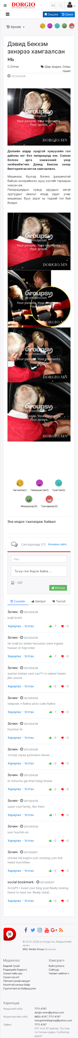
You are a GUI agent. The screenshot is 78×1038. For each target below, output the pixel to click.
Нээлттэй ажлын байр (16, 984)
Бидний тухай (11, 965)
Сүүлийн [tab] (19, 601)
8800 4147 (41, 1016)
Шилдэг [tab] (40, 601)
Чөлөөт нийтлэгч (59, 973)
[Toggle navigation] (7, 14)
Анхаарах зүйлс (57, 544)
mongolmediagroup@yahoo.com (53, 1020)
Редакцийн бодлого (15, 969)
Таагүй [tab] (60, 601)
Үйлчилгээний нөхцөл (16, 980)
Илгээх (59, 588)
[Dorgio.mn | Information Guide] (9, 934)
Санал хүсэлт (11, 977)
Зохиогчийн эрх (12, 973)
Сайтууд (54, 969)
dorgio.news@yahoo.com (49, 1012)
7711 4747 (41, 1008)
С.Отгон (13, 66)
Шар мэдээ (53, 66)
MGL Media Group (33, 949)
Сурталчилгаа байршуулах (19, 988)
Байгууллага (56, 965)
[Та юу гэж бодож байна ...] (39, 571)
